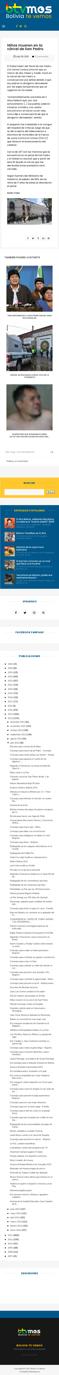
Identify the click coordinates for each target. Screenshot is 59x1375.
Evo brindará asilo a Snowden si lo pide (28, 1071)
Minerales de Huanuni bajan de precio (27, 1168)
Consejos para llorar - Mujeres (24, 842)
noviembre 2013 (18, 726)
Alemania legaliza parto (21, 1190)
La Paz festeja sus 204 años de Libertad (28, 897)
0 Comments (41, 56)
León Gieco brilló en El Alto (22, 865)
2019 (10, 693)
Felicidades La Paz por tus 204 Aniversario (30, 889)
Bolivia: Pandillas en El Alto (31, 533)
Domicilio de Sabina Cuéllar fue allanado (28, 1172)
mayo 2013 (15, 1213)
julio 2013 (15, 743)
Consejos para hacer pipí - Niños (25, 827)
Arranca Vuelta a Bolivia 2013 (23, 787)
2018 (10, 697)
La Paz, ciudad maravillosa (22, 1143)
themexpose (34, 1371)
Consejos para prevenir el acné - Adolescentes (32, 983)
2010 (10, 1243)
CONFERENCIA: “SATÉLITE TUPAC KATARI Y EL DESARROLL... (31, 920)
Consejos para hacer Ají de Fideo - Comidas (30, 750)
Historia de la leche (19, 805)
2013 (10, 718)
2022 (10, 680)
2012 (10, 1235)
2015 (10, 710)
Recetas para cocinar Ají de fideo (25, 746)
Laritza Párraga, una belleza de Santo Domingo (32, 1058)
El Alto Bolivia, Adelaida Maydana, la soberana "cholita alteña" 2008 (35, 520)
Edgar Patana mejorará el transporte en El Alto (31, 933)
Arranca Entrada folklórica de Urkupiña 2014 (30, 1164)
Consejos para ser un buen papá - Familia (29, 1106)
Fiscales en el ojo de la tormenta (25, 870)
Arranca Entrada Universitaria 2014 (26, 1067)
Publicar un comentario (17, 461)
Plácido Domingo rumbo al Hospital (26, 1004)
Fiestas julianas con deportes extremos (28, 1156)
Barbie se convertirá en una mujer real (28, 1019)
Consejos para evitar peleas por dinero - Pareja (32, 755)
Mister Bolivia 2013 (19, 861)
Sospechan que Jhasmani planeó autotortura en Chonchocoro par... (29, 435)
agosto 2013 (16, 738)
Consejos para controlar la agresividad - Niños (31, 979)
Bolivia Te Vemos (38, 1368)
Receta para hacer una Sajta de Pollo (27, 816)
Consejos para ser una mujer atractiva (28, 1102)
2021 (10, 685)
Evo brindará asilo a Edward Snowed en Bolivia (32, 1063)
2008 (10, 1252)
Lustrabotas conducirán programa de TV (29, 1147)
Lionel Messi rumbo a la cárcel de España (29, 1135)
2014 (10, 714)
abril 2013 (15, 1217)
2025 (10, 668)
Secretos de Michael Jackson (24, 987)
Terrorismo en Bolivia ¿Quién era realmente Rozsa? (34, 576)
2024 (10, 672)
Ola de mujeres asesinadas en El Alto (27, 996)
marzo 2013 (16, 1221)
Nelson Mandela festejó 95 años (25, 783)
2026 (10, 664)
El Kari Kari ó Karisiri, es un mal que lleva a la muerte (33, 562)
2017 (10, 701)
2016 (10, 706)
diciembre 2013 (17, 722)
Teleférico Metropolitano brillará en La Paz (29, 1030)
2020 (10, 689)
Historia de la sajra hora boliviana (30, 548)
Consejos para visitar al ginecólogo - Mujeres (31, 1047)
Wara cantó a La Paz (20, 772)
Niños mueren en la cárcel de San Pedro (29, 1000)
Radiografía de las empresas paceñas (28, 885)
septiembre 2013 (18, 734)
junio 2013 (15, 1209)
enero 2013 (15, 1230)
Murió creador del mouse (21, 1160)
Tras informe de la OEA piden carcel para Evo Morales (29, 317)
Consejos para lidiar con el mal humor (27, 831)
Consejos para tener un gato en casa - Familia (31, 908)
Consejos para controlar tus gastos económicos (32, 957)
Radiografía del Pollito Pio (22, 853)
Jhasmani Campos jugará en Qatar (26, 1152)
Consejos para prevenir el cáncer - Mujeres (30, 1139)
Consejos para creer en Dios (23, 961)
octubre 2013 (16, 730)
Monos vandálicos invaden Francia (26, 1131)
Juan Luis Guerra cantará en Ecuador (27, 991)
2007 (10, 1256)
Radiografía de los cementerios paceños (29, 880)
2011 (10, 1239)
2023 (10, 676)
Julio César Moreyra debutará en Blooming (30, 1015)
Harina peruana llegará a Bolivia (25, 893)
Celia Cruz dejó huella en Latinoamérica (28, 857)
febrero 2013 (16, 1226)
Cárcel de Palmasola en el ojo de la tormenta (29, 376)
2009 (10, 1248)
